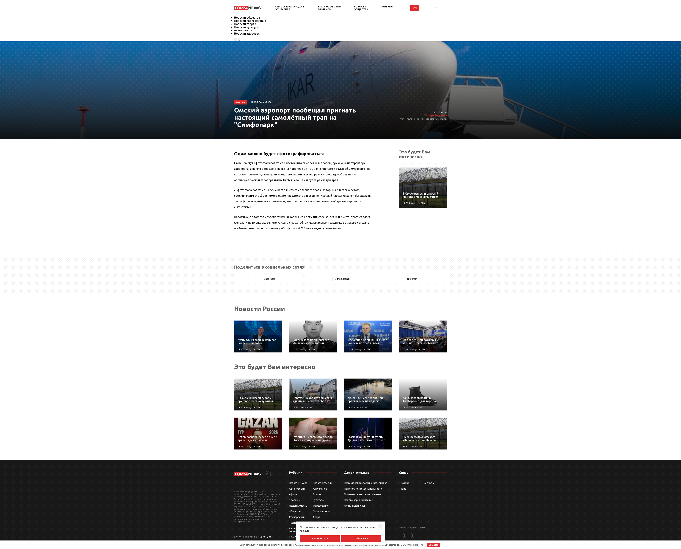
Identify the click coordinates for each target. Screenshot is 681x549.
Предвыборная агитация (358, 500)
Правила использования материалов (365, 483)
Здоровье (295, 500)
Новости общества (361, 8)
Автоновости (243, 30)
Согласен (433, 545)
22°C (415, 8)
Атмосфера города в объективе (289, 8)
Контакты (428, 483)
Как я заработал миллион (329, 8)
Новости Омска (298, 483)
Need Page (265, 537)
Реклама (404, 483)
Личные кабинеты (354, 505)
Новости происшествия (250, 20)
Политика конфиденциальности (363, 488)
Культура (318, 500)
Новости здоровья (247, 33)
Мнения (387, 6)
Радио (402, 488)
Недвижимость (298, 505)
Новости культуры (246, 27)
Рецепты (294, 537)
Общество (295, 511)
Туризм (293, 522)
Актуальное (320, 488)
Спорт (316, 517)
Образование (321, 505)
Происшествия (321, 511)
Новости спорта (245, 24)
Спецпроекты (297, 517)
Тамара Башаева (435, 115)
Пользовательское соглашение (362, 494)
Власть (317, 494)
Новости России (322, 483)
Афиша (293, 494)
